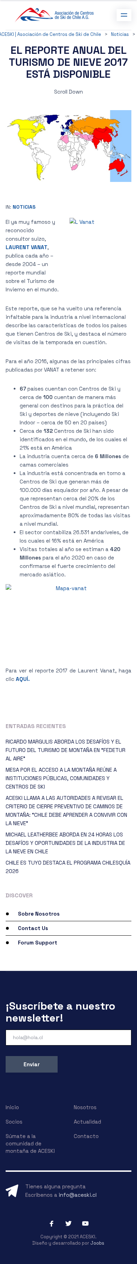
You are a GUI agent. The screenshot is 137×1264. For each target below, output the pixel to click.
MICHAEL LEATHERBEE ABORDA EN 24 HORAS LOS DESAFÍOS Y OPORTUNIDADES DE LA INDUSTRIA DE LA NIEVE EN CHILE (65, 843)
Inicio (12, 1107)
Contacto (86, 1136)
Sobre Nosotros (39, 913)
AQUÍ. (23, 679)
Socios (14, 1121)
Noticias (24, 207)
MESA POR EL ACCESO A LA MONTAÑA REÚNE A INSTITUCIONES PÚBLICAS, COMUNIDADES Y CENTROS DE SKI (61, 778)
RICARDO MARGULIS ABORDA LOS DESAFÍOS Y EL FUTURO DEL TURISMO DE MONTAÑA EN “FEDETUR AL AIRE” (65, 750)
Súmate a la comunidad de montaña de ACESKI (30, 1143)
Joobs (97, 1243)
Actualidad (87, 1121)
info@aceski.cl (78, 1195)
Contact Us (33, 928)
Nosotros (85, 1107)
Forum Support (37, 942)
